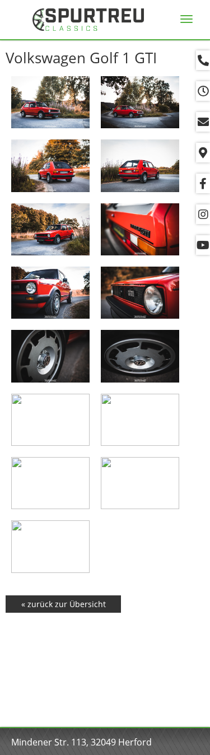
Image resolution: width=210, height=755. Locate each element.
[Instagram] (203, 214)
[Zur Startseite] (88, 19)
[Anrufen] (203, 60)
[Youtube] (203, 245)
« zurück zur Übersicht (63, 604)
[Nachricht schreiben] (203, 122)
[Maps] (203, 152)
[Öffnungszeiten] (203, 91)
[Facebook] (203, 183)
